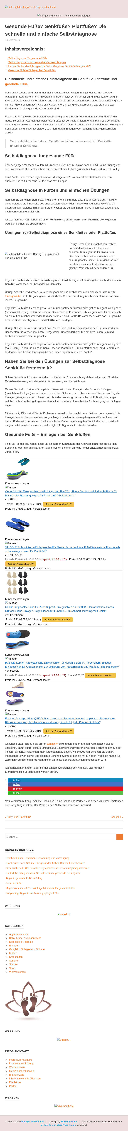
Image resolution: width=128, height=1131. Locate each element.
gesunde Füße (16, 84)
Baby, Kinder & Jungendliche (25, 938)
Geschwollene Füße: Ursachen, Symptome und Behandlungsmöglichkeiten (47, 868)
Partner (13, 1086)
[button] (14, 780)
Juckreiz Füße (14, 883)
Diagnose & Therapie (21, 941)
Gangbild (116, 817)
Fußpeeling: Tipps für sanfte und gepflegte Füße (32, 893)
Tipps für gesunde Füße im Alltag (24, 878)
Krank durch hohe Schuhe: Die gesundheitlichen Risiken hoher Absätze (45, 863)
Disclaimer (15, 1082)
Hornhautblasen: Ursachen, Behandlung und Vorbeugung (37, 858)
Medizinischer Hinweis (21, 1071)
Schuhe (13, 960)
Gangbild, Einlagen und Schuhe (27, 949)
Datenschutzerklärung (21, 1063)
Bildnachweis (16, 1074)
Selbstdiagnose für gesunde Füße (27, 58)
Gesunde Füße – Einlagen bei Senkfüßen (32, 70)
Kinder (13, 953)
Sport (12, 968)
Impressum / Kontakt (20, 1059)
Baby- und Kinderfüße (19, 817)
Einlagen (52, 743)
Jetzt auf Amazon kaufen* (58, 504)
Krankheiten (16, 957)
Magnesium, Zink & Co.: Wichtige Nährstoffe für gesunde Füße (40, 888)
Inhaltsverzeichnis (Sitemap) (25, 1078)
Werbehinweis (17, 1067)
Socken (13, 964)
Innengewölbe (13, 296)
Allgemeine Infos (18, 934)
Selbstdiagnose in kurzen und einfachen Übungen (37, 62)
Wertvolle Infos (17, 972)
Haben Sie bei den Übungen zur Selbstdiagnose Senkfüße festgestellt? (49, 66)
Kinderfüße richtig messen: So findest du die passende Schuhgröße (43, 873)
